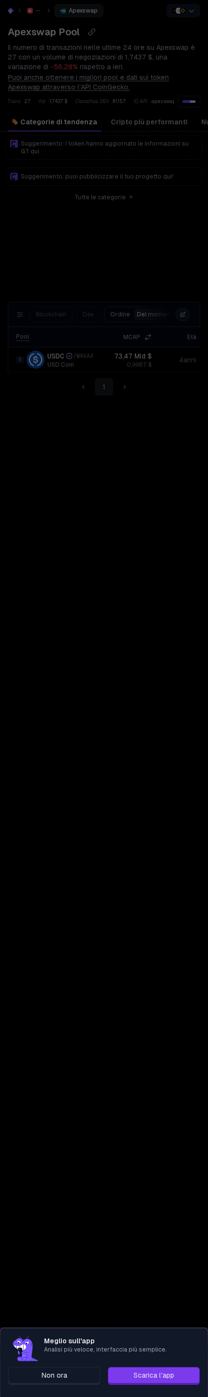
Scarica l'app (154, 1375)
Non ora (54, 1375)
